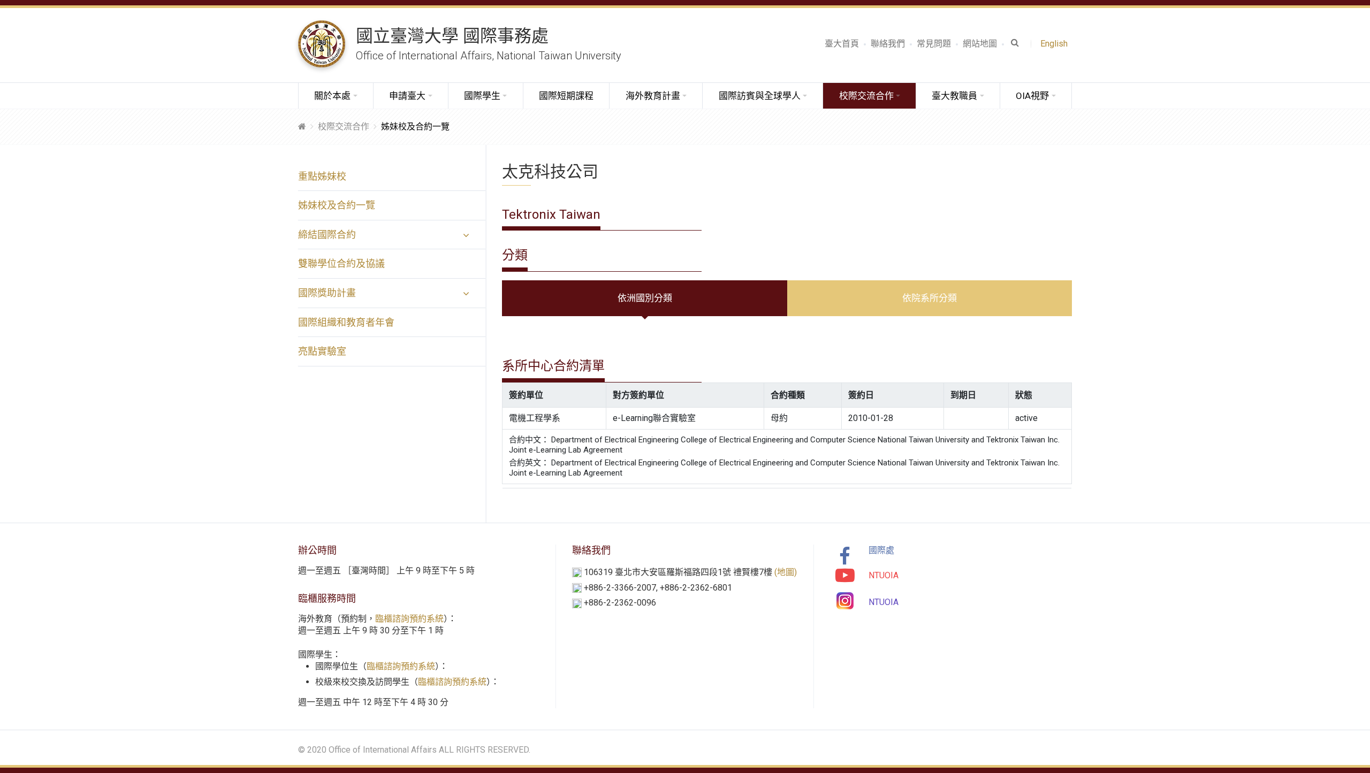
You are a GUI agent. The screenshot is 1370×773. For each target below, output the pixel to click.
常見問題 (934, 44)
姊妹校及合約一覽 (336, 205)
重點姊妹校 (322, 176)
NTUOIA (884, 575)
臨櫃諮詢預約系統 (409, 619)
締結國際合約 (327, 234)
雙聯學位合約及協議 (341, 263)
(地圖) (785, 572)
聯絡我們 (888, 44)
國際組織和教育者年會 (346, 322)
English (1056, 44)
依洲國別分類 (645, 298)
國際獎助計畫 (327, 293)
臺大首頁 (842, 44)
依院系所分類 (929, 298)
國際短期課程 (566, 95)
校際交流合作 (343, 126)
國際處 (881, 550)
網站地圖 (980, 44)
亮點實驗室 (322, 351)
